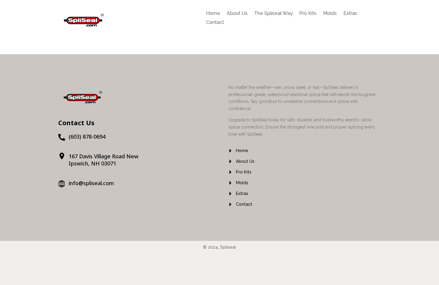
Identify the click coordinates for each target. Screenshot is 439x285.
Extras (350, 13)
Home (213, 13)
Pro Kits (308, 13)
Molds (330, 13)
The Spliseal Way (273, 13)
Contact (215, 22)
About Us (237, 13)
